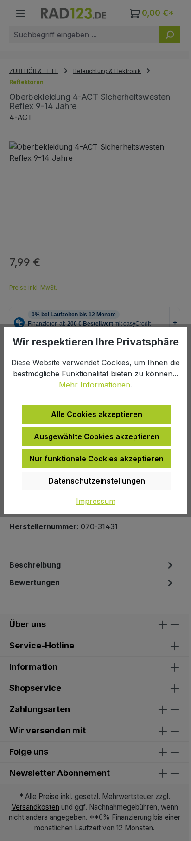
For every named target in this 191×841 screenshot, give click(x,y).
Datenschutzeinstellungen (96, 480)
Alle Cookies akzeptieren (96, 414)
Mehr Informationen (94, 384)
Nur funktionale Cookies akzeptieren (96, 458)
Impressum (95, 501)
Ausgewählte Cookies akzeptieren (96, 436)
